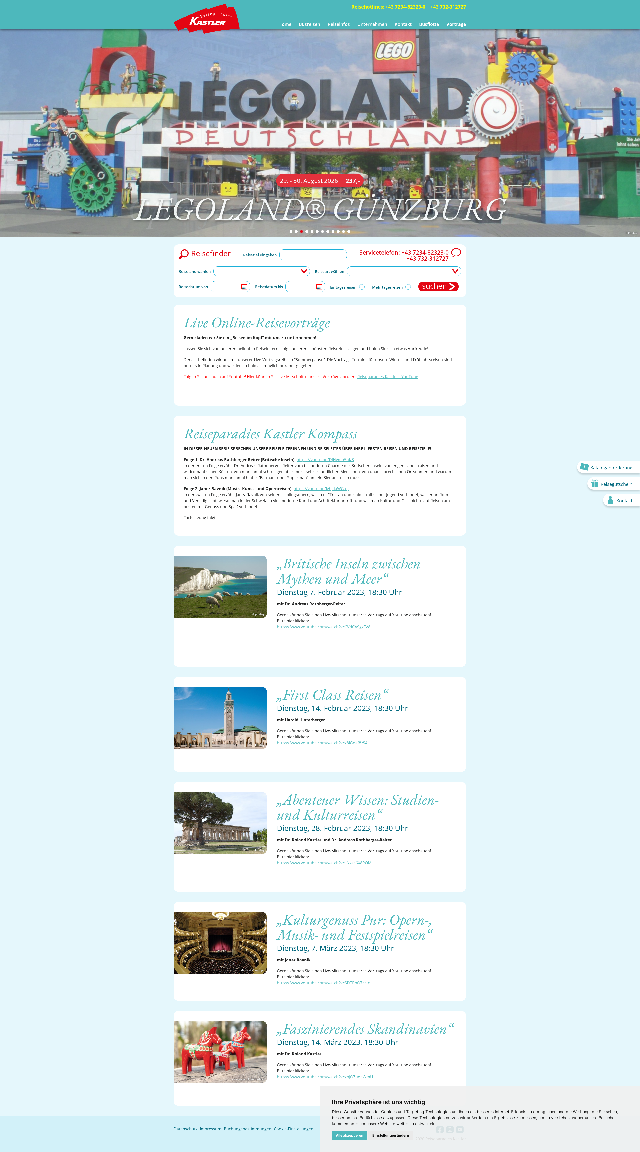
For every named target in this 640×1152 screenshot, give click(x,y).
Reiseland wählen (195, 271)
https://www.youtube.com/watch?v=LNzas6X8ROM (324, 863)
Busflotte (429, 24)
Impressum (211, 1129)
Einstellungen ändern (390, 1135)
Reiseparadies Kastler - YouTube (388, 376)
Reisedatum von (193, 286)
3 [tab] (301, 231)
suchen (434, 286)
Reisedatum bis (269, 286)
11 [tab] (343, 231)
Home (285, 24)
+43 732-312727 (448, 7)
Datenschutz (186, 1129)
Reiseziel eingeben (260, 254)
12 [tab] (349, 231)
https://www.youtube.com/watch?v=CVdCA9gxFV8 (323, 627)
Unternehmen (372, 24)
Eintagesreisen (343, 287)
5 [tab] (312, 231)
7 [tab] (322, 231)
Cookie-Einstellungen (294, 1129)
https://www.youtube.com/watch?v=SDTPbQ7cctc (323, 983)
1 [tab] (291, 231)
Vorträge (456, 24)
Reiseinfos (339, 24)
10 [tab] (338, 231)
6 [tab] (317, 231)
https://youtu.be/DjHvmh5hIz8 (325, 459)
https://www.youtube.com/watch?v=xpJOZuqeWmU (325, 1077)
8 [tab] (327, 231)
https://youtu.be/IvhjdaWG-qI (321, 488)
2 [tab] (296, 231)
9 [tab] (333, 231)
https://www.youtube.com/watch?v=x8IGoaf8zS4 (322, 743)
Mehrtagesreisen (387, 287)
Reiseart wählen (329, 271)
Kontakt (403, 24)
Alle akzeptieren (350, 1135)
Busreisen (309, 24)
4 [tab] (307, 231)
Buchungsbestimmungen (248, 1129)
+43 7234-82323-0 (406, 7)
